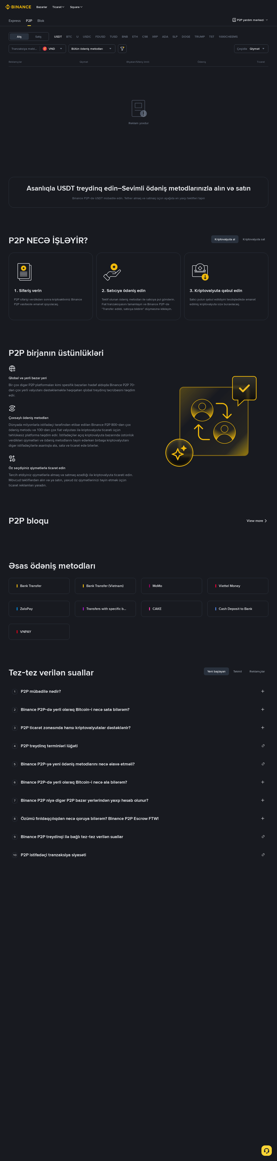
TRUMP (200, 36)
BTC (69, 36)
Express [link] (15, 20)
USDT (58, 36)
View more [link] (255, 520)
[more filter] (122, 48)
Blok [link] (40, 20)
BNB (125, 36)
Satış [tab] (38, 36)
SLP (174, 36)
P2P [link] (29, 20)
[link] (39, 586)
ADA (165, 36)
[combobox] (53, 48)
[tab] (15, 21)
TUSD (114, 36)
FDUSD (100, 36)
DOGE (186, 36)
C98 (145, 36)
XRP (155, 36)
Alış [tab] (19, 36)
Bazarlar (41, 7)
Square (75, 7)
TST (211, 36)
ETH (135, 36)
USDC (87, 36)
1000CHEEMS (228, 36)
